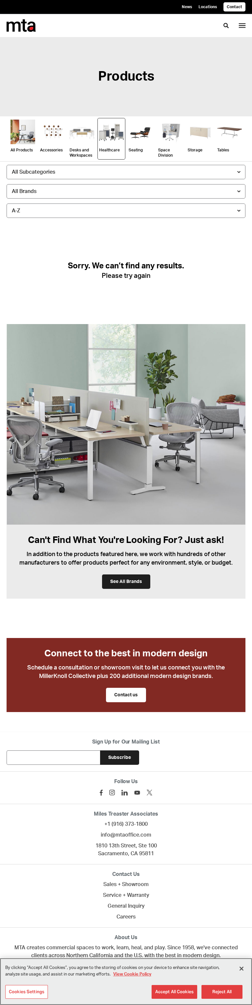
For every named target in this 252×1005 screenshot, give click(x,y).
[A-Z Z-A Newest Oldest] (126, 210)
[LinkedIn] (124, 793)
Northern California (89, 955)
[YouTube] (137, 792)
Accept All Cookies (174, 992)
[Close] (241, 968)
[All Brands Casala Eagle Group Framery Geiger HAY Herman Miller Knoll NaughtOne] (126, 191)
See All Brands (126, 581)
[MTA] (21, 25)
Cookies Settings (26, 992)
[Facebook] (101, 793)
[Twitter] (149, 792)
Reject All (222, 992)
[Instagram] (112, 792)
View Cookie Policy (132, 974)
